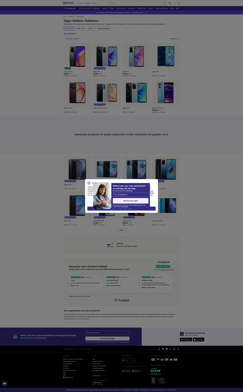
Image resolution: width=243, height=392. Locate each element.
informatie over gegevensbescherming (107, 195)
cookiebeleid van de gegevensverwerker (139, 195)
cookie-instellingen (132, 193)
